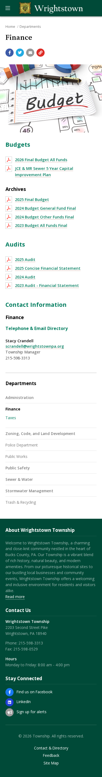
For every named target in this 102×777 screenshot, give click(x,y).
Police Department (21, 445)
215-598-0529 (25, 649)
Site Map (51, 763)
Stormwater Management (29, 490)
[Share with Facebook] (9, 53)
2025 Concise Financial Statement (48, 268)
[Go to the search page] (93, 8)
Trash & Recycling (20, 502)
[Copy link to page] (40, 53)
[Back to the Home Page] (51, 8)
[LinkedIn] (9, 702)
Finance (12, 409)
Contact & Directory (51, 748)
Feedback (51, 755)
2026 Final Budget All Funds (41, 159)
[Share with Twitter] (20, 53)
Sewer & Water (19, 479)
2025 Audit (25, 259)
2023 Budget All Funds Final (41, 225)
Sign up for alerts (32, 711)
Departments (30, 26)
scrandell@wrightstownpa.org (34, 346)
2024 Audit (25, 277)
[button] (7, 8)
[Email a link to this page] (30, 53)
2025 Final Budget (32, 199)
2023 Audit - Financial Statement (47, 285)
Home (10, 26)
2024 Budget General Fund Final (45, 208)
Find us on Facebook (34, 691)
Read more (15, 596)
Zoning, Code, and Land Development (40, 433)
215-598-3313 (30, 643)
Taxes (10, 417)
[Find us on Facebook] (9, 692)
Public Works (16, 456)
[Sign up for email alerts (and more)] (9, 712)
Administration (19, 397)
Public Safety (17, 467)
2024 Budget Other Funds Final (44, 217)
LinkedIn (24, 701)
